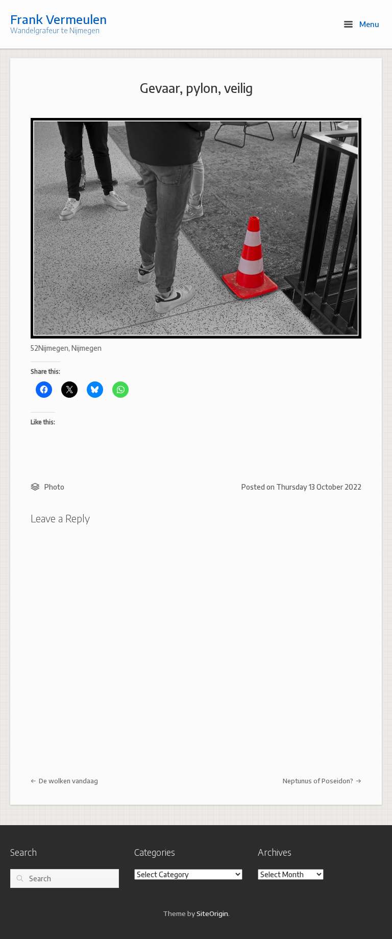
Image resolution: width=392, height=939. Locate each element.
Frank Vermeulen (58, 19)
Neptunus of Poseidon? (319, 781)
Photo (54, 487)
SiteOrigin (212, 913)
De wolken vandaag (67, 781)
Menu (368, 24)
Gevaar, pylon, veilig (196, 87)
